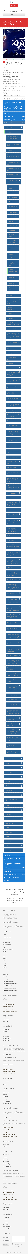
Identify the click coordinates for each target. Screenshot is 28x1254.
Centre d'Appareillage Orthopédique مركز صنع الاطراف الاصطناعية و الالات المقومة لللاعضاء (13, 688)
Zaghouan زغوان (10, 127)
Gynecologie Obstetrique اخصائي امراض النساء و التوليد (13, 504)
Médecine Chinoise (11, 467)
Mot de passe (6, 1240)
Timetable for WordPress (8, 981)
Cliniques (9, 567)
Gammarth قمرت (13, 225)
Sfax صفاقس (9, 772)
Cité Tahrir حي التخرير (12, 235)
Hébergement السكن (10, 874)
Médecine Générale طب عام (13, 451)
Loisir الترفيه (8, 868)
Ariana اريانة (8, 850)
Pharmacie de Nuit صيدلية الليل (13, 343)
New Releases (6, 1019)
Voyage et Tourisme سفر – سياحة (12, 103)
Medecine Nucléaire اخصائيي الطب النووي (12, 439)
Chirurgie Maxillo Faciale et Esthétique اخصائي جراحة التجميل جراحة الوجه (13, 608)
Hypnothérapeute (11, 498)
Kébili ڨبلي (8, 809)
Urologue (7, 113)
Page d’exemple (6, 969)
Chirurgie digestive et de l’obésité (13, 629)
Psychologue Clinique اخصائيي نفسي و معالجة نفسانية (12, 301)
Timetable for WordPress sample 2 (10, 983)
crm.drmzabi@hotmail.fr (13, 95)
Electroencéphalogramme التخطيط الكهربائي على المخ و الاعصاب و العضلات (13, 546)
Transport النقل (9, 116)
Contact (4, 951)
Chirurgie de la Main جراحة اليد (13, 642)
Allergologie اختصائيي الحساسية (12, 745)
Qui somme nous (6, 972)
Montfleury (11, 201)
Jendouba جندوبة (9, 823)
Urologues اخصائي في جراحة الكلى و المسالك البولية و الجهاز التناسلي (13, 108)
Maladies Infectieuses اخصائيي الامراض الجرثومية (13, 472)
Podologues (10, 318)
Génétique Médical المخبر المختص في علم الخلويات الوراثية (13, 522)
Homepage (5, 963)
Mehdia (7, 785)
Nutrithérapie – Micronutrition (10, 392)
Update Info (5, 1021)
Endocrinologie (10, 540)
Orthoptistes (10, 363)
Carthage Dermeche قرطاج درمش (13, 271)
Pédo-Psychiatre (11, 353)
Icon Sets (5, 1031)
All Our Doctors (6, 942)
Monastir (8, 781)
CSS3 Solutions (6, 1029)
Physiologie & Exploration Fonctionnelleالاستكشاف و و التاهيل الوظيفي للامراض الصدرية (13, 335)
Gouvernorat (5, 958)
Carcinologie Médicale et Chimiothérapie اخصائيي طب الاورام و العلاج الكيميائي (13, 711)
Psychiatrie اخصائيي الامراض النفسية (11, 308)
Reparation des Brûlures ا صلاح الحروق (13, 163)
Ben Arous (8, 841)
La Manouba (9, 805)
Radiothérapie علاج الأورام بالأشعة (13, 175)
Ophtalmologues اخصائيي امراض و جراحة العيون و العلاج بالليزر (13, 374)
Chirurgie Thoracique (12, 579)
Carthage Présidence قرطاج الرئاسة (13, 256)
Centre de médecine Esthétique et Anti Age (12, 674)
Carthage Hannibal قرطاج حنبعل (12, 263)
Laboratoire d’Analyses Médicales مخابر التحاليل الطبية (12, 479)
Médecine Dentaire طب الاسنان (12, 462)
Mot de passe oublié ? (16, 1246)
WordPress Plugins (7, 1038)
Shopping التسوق (9, 120)
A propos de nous (7, 937)
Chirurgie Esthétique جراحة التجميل (12, 623)
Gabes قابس (9, 832)
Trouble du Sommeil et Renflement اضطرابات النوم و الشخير (12, 138)
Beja (7, 845)
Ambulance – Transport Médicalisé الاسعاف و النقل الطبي (13, 739)
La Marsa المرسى (13, 212)
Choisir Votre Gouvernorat (8, 949)
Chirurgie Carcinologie (12, 655)
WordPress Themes (7, 1040)
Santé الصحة (8, 123)
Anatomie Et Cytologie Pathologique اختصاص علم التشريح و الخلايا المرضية (13, 731)
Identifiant (6, 1237)
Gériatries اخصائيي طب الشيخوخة (12, 515)
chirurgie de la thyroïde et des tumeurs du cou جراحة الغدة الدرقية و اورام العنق (13, 636)
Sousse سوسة (9, 763)
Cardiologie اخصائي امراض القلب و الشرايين (13, 704)
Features (5, 956)
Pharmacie (9, 348)
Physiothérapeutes (11, 328)
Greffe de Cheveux (11, 510)
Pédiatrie (7, 855)
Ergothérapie (10, 535)
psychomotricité (11, 295)
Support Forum (16, 926)
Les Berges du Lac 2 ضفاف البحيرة (13, 206)
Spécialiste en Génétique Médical (13, 144)
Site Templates (6, 1036)
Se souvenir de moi (18, 1244)
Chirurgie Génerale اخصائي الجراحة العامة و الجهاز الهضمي (12, 616)
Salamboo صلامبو (13, 197)
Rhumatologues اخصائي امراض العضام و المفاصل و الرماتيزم (13, 156)
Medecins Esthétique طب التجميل (12, 859)
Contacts (5, 953)
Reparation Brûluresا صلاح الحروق (13, 169)
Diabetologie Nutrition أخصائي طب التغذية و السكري (12, 554)
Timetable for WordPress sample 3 (10, 986)
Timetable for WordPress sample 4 (10, 988)
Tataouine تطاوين (10, 759)
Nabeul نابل (8, 777)
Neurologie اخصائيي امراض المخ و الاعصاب (13, 404)
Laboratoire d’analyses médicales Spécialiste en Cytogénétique (13, 487)
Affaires (6, 881)
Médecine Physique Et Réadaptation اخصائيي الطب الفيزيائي (12, 433)
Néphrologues (10, 420)
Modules (5, 967)
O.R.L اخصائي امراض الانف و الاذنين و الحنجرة (13, 380)
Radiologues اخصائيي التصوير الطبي (12, 181)
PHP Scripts (5, 1034)
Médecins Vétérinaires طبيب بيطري (12, 426)
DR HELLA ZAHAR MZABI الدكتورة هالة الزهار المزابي (14, 63)
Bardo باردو (11, 283)
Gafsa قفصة (8, 827)
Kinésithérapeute (11, 493)
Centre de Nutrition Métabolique (11, 668)
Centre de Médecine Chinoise (12, 680)
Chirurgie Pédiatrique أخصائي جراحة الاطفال (12, 594)
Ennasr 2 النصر (12, 230)
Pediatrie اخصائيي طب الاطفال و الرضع (12, 358)
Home (4, 960)
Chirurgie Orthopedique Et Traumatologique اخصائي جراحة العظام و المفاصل (13, 601)
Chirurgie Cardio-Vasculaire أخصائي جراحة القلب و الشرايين (13, 649)
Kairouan (8, 818)
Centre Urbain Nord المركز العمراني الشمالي (12, 248)
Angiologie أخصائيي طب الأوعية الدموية (12, 724)
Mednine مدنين (9, 790)
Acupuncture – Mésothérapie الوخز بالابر (13, 751)
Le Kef (7, 794)
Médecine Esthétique (12, 457)
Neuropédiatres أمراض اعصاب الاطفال (12, 398)
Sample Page (5, 974)
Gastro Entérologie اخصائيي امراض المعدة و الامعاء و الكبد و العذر (12, 529)
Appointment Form (7, 944)
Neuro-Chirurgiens (11, 410)
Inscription (5, 965)
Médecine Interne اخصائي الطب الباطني (13, 445)
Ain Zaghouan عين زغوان (13, 288)
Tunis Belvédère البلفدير (12, 187)
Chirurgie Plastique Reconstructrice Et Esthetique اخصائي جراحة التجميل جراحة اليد (13, 586)
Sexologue (9, 150)
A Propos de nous (7, 940)
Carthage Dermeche (12, 699)
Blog (4, 947)
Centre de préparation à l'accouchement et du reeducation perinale (13, 661)
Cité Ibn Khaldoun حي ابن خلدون (13, 241)
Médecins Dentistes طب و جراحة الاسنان (12, 864)
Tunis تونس (8, 132)
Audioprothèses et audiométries (11, 718)
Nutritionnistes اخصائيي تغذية (12, 386)
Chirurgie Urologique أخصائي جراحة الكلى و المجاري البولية (12, 573)
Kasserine (8, 814)
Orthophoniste (10, 368)
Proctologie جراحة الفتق (12, 313)
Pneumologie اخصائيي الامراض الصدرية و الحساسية (13, 323)
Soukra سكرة (12, 192)
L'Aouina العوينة (12, 216)
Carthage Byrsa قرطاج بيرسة (12, 278)
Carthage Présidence (12, 695)
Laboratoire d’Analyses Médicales (11, 799)
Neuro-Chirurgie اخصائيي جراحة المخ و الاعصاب (13, 415)
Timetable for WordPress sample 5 (10, 990)
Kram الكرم (11, 221)
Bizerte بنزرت (9, 836)
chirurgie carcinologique (12, 877)
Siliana (7, 768)
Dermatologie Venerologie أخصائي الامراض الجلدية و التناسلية (13, 561)
